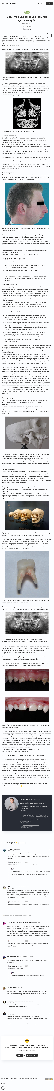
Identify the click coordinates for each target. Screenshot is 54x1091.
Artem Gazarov (13, 862)
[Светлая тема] (47, 1079)
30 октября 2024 (10, 888)
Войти (49, 3)
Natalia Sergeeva (11, 886)
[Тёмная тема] (51, 1079)
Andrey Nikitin (10, 1012)
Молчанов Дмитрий (12, 987)
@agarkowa (11, 904)
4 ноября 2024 (28, 868)
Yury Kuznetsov (11, 849)
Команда (16, 1078)
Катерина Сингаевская (18, 868)
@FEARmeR (11, 864)
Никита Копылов (11, 1001)
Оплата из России (10, 1080)
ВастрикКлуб (8, 3)
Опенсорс (3, 1080)
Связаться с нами (33, 1078)
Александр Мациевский (13, 956)
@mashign (10, 943)
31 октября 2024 (10, 850)
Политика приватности (24, 1078)
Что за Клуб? (41, 3)
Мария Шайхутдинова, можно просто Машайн (19, 922)
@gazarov (13, 871)
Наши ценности (9, 1078)
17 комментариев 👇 (9, 843)
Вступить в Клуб (31, 1055)
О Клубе (3, 1078)
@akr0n (10, 968)
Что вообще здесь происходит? (27, 1050)
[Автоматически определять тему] (49, 1079)
